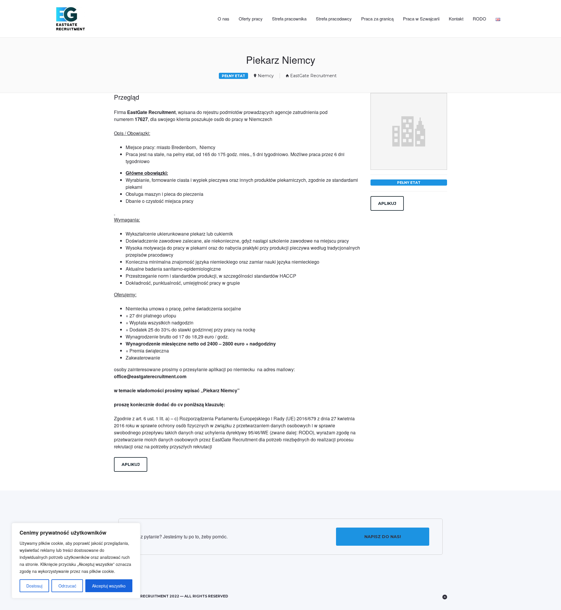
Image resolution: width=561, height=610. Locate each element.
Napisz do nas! (382, 536)
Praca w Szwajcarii (421, 18)
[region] (76, 560)
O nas (223, 18)
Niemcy (266, 75)
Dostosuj (34, 586)
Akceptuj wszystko (109, 586)
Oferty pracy (251, 18)
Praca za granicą (377, 18)
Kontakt (456, 18)
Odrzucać (67, 586)
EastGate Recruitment (313, 75)
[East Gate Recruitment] (83, 19)
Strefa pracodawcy (334, 18)
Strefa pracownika (289, 18)
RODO (479, 18)
